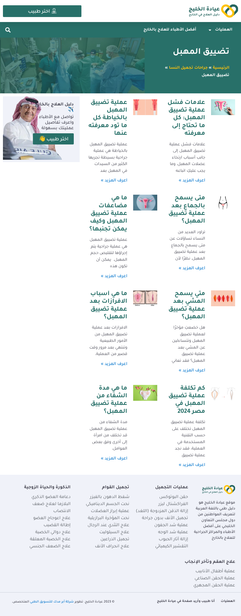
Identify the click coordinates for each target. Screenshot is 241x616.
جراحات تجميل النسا (188, 68)
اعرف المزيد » (192, 181)
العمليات (223, 30)
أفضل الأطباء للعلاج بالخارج (169, 30)
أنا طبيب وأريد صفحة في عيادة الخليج (186, 601)
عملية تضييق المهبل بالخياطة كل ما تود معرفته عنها (107, 118)
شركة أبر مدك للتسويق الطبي (52, 602)
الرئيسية (221, 68)
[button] (8, 30)
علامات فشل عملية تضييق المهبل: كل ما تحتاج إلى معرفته (186, 118)
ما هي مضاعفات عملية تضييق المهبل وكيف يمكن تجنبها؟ (108, 214)
